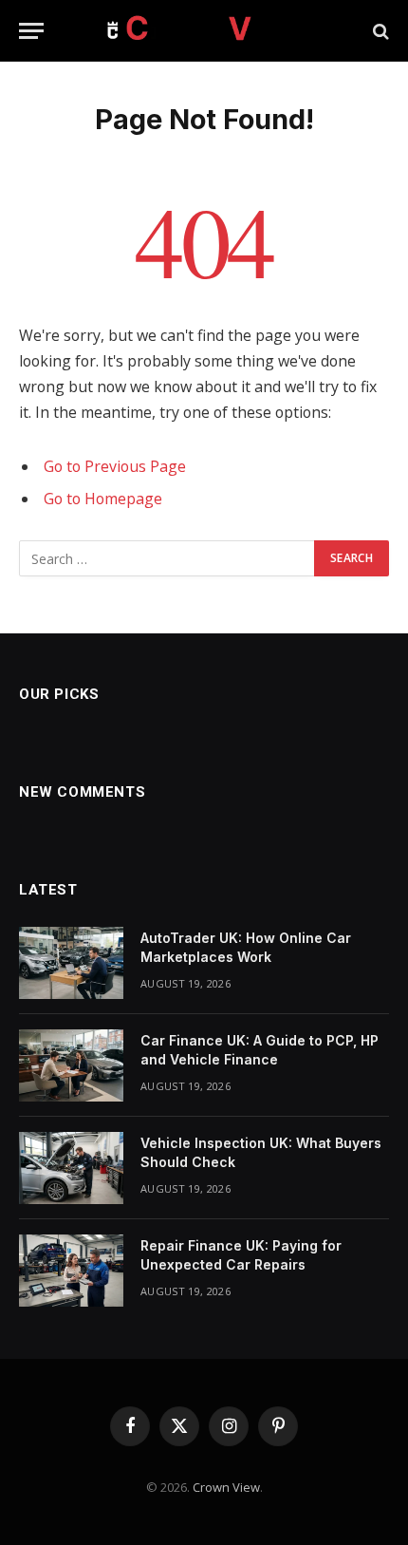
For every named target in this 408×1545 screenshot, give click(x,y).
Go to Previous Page (115, 466)
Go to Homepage (103, 498)
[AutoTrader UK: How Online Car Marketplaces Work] (71, 963)
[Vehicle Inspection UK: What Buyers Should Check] (71, 1168)
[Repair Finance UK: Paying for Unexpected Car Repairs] (71, 1270)
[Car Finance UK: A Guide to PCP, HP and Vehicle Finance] (71, 1065)
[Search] (379, 30)
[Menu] (31, 30)
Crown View (226, 1487)
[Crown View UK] (204, 31)
